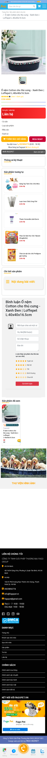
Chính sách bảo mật (9, 685)
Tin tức (4, 652)
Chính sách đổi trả (8, 690)
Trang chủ (5, 633)
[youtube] (18, 614)
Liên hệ (4, 657)
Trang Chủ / (5, 12)
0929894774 (10, 589)
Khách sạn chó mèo (9, 638)
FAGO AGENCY (32, 741)
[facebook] (3, 614)
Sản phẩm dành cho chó (17, 12)
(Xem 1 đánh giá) (17, 96)
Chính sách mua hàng (9, 670)
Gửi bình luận (27, 384)
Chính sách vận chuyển (10, 675)
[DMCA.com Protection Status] (23, 619)
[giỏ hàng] (39, 6)
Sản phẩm (5, 647)
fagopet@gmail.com (13, 599)
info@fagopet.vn (12, 594)
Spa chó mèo (7, 642)
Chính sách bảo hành (9, 680)
